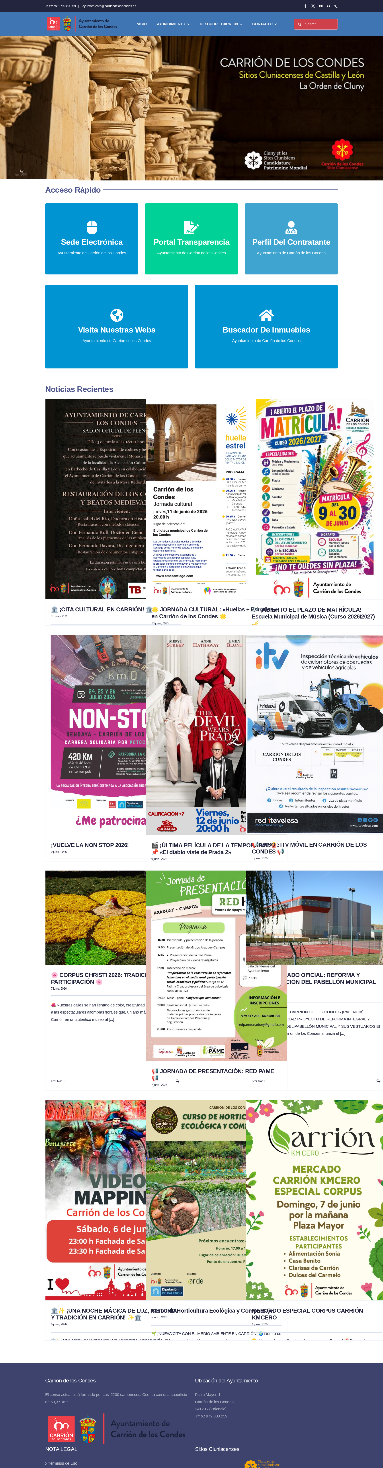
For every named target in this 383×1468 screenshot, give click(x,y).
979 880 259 (67, 6)
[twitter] (313, 6)
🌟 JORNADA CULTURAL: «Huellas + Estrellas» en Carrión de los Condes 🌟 (213, 613)
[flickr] (328, 6)
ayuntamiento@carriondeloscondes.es (109, 6)
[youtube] (320, 6)
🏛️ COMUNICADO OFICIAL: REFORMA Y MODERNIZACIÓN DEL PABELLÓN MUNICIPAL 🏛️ (314, 982)
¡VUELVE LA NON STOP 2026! (90, 845)
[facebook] (305, 6)
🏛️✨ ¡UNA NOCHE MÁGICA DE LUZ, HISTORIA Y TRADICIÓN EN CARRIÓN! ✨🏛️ (114, 1314)
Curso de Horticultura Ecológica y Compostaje (212, 1310)
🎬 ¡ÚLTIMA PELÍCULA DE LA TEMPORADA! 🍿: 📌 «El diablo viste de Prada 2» (215, 848)
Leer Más (57, 1081)
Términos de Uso (62, 1463)
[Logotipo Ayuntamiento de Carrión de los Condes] (81, 17)
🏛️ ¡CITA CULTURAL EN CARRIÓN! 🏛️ (101, 609)
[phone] (336, 6)
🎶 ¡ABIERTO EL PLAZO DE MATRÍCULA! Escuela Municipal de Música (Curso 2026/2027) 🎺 (313, 616)
